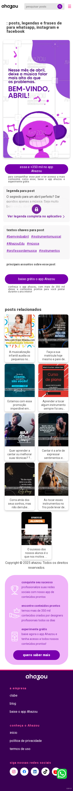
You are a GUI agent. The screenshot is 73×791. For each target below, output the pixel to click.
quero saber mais (36, 655)
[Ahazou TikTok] (45, 772)
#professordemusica (21, 251)
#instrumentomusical (46, 236)
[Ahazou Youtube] (56, 772)
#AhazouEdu (15, 244)
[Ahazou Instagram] (14, 772)
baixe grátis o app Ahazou (36, 279)
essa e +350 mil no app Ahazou (36, 169)
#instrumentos (49, 251)
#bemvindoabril (17, 236)
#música (33, 244)
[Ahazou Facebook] (24, 772)
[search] (59, 6)
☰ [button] (69, 6)
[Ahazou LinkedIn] (35, 772)
